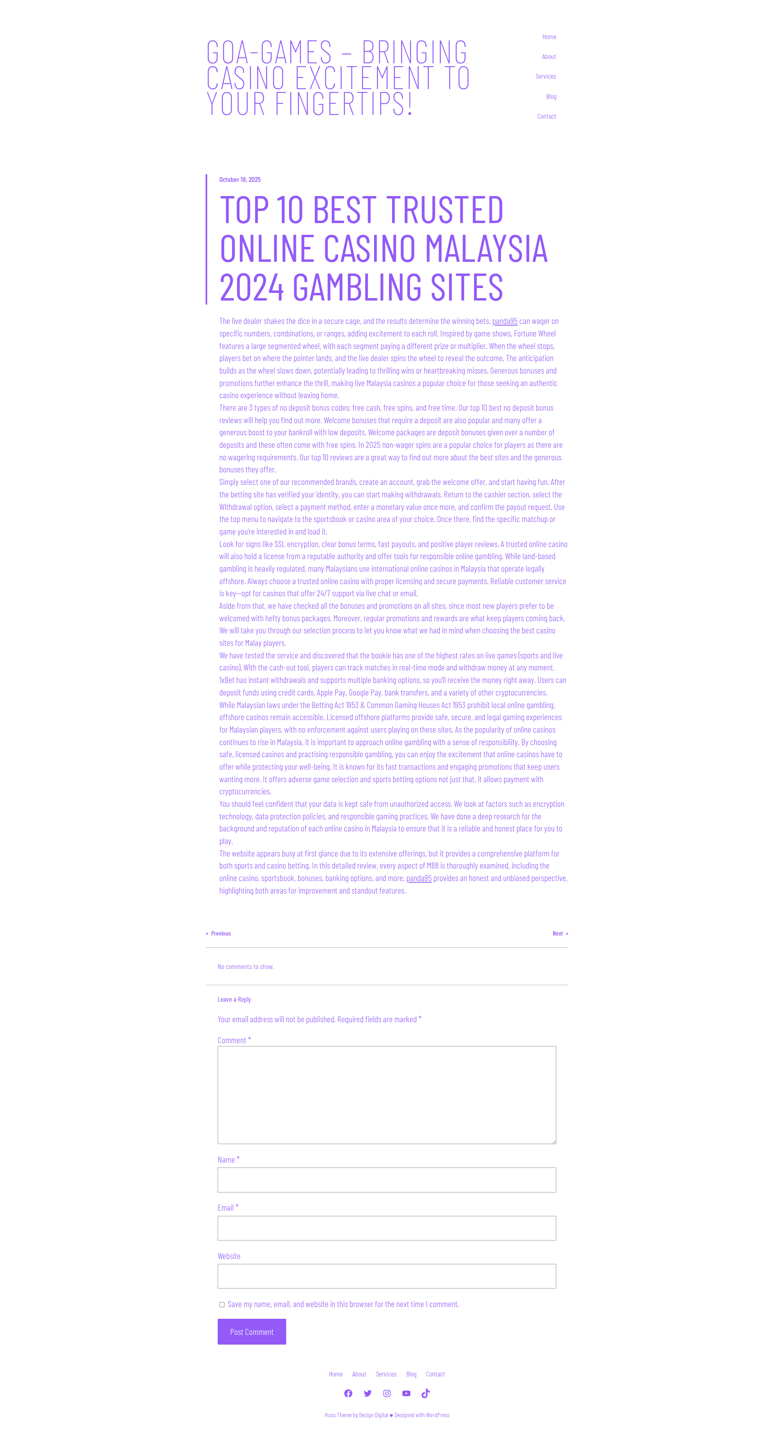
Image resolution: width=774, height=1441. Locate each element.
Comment (234, 1039)
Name (229, 1159)
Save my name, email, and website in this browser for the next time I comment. (343, 1303)
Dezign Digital (373, 1414)
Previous (221, 933)
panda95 (505, 320)
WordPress (437, 1414)
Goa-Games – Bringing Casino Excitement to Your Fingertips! (339, 76)
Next (558, 933)
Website (229, 1255)
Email (228, 1207)
